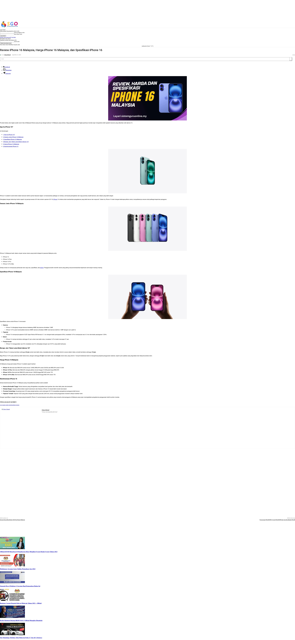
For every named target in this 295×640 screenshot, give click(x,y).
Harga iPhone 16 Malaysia (11, 144)
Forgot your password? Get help (8, 37)
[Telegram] (46, 414)
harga (41, 268)
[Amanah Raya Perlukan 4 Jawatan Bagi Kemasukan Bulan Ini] (12, 583)
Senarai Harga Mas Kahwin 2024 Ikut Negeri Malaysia (12, 520)
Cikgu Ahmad (7, 54)
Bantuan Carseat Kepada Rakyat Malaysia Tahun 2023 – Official (20, 603)
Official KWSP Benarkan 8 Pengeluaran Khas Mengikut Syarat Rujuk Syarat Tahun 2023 (28, 551)
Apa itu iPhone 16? (9, 135)
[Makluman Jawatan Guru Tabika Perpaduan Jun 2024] (12, 566)
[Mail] (44, 414)
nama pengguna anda (19, 32)
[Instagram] (241, 24)
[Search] (290, 59)
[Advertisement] (147, 459)
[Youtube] (51, 414)
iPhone (55, 199)
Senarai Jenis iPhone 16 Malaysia (13, 137)
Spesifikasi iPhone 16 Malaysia (12, 139)
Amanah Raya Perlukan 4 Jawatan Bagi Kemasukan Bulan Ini (20, 586)
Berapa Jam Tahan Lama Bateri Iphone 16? (16, 142)
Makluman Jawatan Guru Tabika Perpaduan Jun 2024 (17, 569)
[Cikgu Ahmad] (1, 55)
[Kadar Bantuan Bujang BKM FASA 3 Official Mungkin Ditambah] (12, 617)
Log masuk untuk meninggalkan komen (9, 405)
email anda (16, 41)
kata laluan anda (18, 34)
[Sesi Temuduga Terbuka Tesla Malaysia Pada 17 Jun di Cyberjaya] (12, 634)
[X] (244, 24)
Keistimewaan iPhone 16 (10, 146)
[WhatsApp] (49, 414)
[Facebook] (238, 24)
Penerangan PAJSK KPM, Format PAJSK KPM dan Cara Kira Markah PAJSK (277, 520)
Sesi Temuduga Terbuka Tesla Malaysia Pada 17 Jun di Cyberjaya (21, 637)
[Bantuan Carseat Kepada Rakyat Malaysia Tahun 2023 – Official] (12, 600)
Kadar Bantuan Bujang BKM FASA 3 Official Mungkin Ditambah (21, 620)
